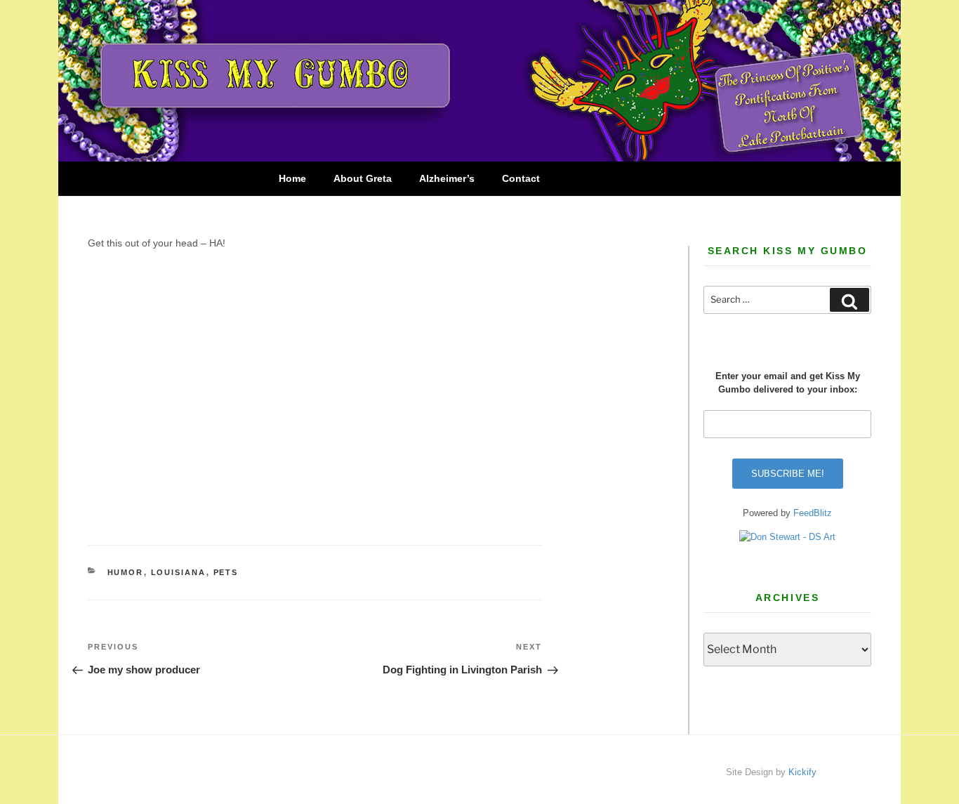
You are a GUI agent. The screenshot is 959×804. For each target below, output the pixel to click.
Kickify (802, 772)
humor (125, 572)
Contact (521, 178)
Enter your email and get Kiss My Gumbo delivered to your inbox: (787, 383)
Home (292, 178)
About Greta (362, 178)
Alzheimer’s (447, 178)
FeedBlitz (812, 513)
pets (226, 572)
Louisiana (178, 572)
